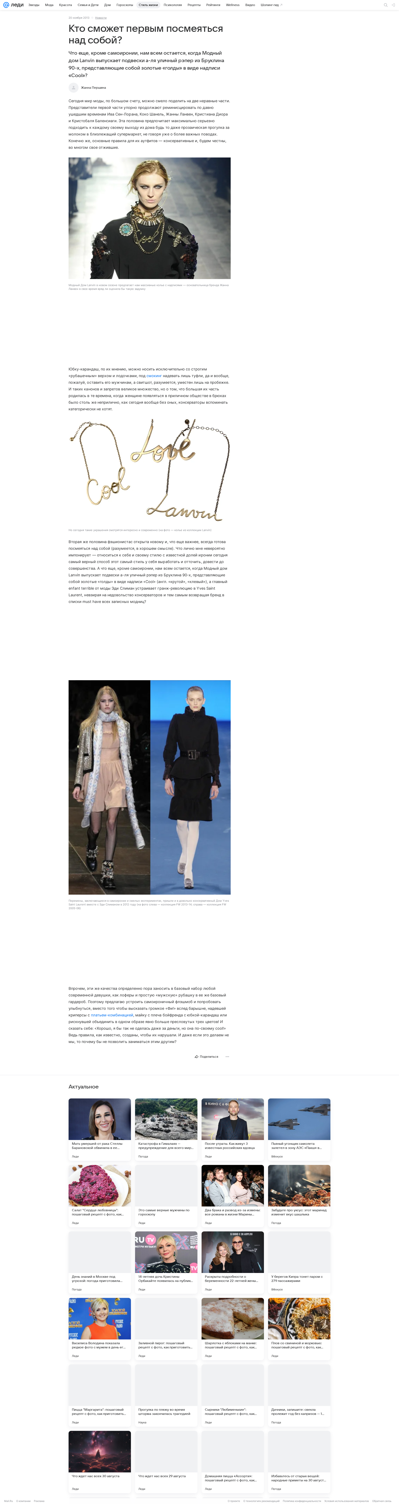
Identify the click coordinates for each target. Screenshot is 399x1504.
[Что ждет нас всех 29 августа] (166, 1462)
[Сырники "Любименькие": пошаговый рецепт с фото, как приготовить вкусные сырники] (233, 1395)
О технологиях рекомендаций (261, 1501)
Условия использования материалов (346, 1501)
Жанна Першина (93, 87)
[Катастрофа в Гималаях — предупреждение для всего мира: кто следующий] (166, 1129)
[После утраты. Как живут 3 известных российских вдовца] (233, 1129)
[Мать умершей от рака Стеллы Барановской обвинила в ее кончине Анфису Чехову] (100, 1129)
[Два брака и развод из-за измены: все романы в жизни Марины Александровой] (233, 1196)
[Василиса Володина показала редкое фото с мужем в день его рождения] (100, 1329)
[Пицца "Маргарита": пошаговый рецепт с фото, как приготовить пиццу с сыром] (100, 1395)
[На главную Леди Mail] (16, 5)
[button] (150, 218)
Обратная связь (382, 1501)
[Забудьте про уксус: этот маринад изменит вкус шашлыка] (299, 1196)
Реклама (39, 1501)
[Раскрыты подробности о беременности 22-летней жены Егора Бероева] (233, 1262)
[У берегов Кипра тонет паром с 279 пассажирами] (299, 1262)
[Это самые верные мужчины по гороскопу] (166, 1196)
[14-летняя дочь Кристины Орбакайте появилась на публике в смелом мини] (166, 1262)
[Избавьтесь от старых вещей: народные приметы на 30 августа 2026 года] (299, 1462)
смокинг (154, 376)
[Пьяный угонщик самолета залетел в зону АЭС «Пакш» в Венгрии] (299, 1129)
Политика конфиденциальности (302, 1501)
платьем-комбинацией (112, 1015)
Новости (101, 17)
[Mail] (6, 5)
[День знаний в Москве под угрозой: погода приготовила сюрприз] (100, 1262)
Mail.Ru (8, 1501)
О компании (23, 1501)
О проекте (234, 1501)
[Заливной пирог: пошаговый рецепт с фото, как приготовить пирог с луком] (166, 1329)
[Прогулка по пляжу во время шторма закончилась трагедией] (166, 1395)
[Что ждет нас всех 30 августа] (100, 1462)
